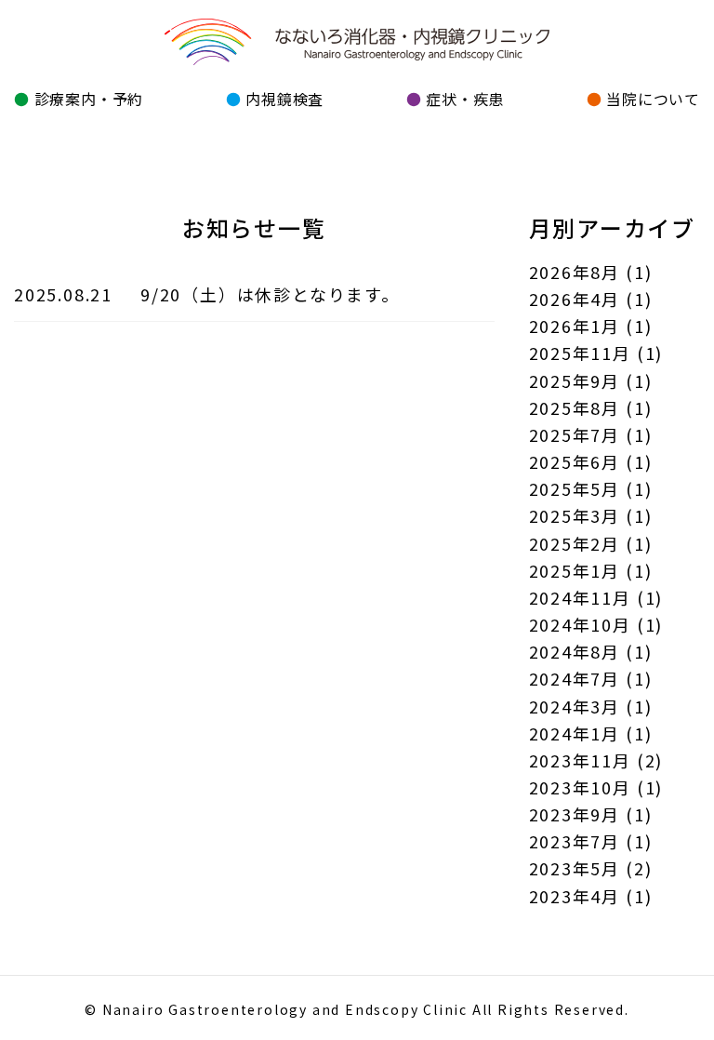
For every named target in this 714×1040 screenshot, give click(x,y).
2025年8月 (575, 407)
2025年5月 (575, 488)
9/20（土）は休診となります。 (270, 294)
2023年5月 (575, 868)
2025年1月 (575, 570)
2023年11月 (580, 760)
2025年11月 (580, 352)
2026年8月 (575, 272)
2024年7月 (575, 678)
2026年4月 (575, 299)
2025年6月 (575, 461)
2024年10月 (580, 624)
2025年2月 (575, 543)
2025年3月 (575, 515)
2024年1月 (575, 733)
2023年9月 (575, 814)
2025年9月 (575, 380)
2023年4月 (575, 896)
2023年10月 (580, 787)
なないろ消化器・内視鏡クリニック (357, 42)
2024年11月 (580, 597)
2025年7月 (575, 434)
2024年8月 (575, 651)
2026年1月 (575, 325)
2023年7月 (575, 841)
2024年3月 (575, 706)
